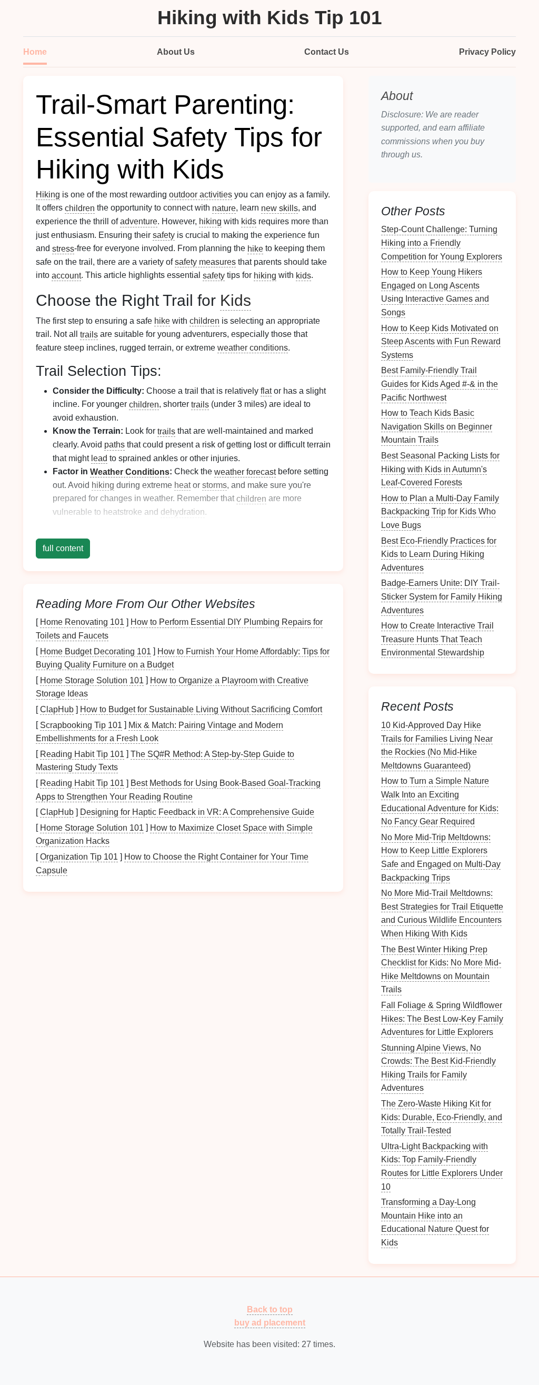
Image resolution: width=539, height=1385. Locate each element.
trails (89, 334)
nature (224, 207)
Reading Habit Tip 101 (82, 753)
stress (63, 248)
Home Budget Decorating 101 (95, 650)
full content (63, 548)
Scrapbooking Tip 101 (81, 724)
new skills (279, 207)
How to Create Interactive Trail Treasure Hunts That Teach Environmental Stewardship (437, 639)
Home (35, 51)
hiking (210, 221)
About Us (176, 51)
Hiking (48, 194)
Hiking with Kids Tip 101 (269, 17)
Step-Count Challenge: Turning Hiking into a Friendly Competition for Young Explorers (441, 243)
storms (214, 485)
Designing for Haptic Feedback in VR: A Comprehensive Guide (197, 812)
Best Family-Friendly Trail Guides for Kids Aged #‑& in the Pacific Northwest (439, 384)
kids (248, 221)
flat (266, 390)
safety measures (205, 261)
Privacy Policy (487, 51)
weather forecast (245, 471)
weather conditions (252, 347)
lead (99, 458)
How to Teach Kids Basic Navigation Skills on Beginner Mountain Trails (436, 426)
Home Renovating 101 (82, 621)
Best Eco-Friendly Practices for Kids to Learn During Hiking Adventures (438, 554)
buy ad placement (269, 1322)
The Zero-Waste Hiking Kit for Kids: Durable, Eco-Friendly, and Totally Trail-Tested (441, 1117)
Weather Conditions (129, 471)
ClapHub (57, 709)
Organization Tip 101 (79, 856)
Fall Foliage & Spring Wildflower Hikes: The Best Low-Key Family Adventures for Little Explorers (442, 1019)
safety (164, 235)
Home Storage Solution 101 (92, 679)
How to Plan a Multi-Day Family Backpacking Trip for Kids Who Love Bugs (440, 511)
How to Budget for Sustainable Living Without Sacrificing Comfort (201, 709)
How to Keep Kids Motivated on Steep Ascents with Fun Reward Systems (441, 341)
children (80, 207)
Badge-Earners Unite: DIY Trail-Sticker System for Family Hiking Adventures (441, 596)
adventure (138, 221)
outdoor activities (200, 194)
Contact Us (326, 51)
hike (255, 248)
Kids (235, 300)
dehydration (183, 511)
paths (114, 444)
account (66, 275)
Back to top (270, 1308)
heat (182, 485)
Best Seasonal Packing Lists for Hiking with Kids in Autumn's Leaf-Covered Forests (440, 469)
